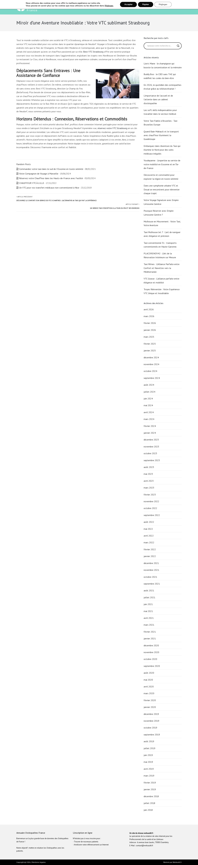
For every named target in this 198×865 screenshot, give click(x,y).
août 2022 (149, 521)
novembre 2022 (151, 501)
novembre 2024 (151, 364)
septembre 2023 (152, 460)
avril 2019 (149, 768)
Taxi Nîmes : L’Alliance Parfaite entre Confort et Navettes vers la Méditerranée (161, 268)
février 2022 (150, 549)
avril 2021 (149, 617)
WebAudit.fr (177, 862)
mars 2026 (149, 316)
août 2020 (149, 672)
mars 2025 (149, 336)
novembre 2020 (151, 652)
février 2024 (150, 426)
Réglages (109, 5)
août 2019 (149, 741)
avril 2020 (149, 686)
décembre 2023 (151, 439)
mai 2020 (148, 679)
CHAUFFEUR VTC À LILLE (31, 183)
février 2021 (150, 631)
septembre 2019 (152, 734)
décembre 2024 (151, 357)
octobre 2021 (150, 576)
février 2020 (150, 700)
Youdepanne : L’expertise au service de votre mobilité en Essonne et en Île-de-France (162, 164)
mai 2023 (148, 473)
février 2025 (150, 343)
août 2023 (149, 467)
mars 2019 (149, 775)
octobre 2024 (150, 371)
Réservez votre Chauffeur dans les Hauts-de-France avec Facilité (51, 178)
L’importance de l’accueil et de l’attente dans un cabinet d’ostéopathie (158, 99)
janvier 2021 (150, 638)
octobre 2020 (150, 659)
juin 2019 (148, 755)
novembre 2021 (151, 569)
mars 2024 (149, 419)
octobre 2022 (150, 508)
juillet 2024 (149, 391)
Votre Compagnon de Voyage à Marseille (38, 173)
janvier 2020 (150, 707)
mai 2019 (148, 761)
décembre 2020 (151, 645)
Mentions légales (39, 862)
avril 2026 (149, 309)
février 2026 (150, 323)
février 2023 (150, 494)
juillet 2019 (149, 748)
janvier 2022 (150, 556)
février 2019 (150, 782)
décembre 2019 (151, 714)
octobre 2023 (150, 453)
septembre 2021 (152, 583)
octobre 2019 (150, 727)
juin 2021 (148, 604)
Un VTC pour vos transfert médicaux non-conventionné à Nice (49, 187)
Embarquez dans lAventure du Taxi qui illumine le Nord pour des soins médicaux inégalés (162, 150)
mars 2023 (149, 487)
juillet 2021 (149, 597)
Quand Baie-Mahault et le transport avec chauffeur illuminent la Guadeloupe (161, 135)
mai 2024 (148, 405)
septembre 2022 (152, 515)
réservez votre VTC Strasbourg (112, 128)
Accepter (128, 4)
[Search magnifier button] (178, 46)
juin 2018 (148, 809)
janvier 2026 (150, 329)
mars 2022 (149, 542)
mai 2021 (148, 611)
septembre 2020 (152, 666)
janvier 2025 (150, 350)
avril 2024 (149, 412)
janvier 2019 (150, 789)
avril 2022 (149, 535)
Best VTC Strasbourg (93, 51)
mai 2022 (148, 528)
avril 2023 (149, 480)
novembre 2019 (151, 720)
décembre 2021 (151, 563)
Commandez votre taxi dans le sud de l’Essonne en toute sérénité (51, 169)
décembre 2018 (151, 796)
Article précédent (56, 198)
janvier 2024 (150, 432)
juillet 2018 (149, 803)
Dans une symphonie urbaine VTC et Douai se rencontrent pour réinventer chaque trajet (162, 189)
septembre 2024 (152, 378)
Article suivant (114, 206)
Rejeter (145, 4)
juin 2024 (148, 398)
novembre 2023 (151, 446)
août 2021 (149, 590)
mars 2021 (149, 624)
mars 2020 (149, 693)
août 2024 (149, 384)
